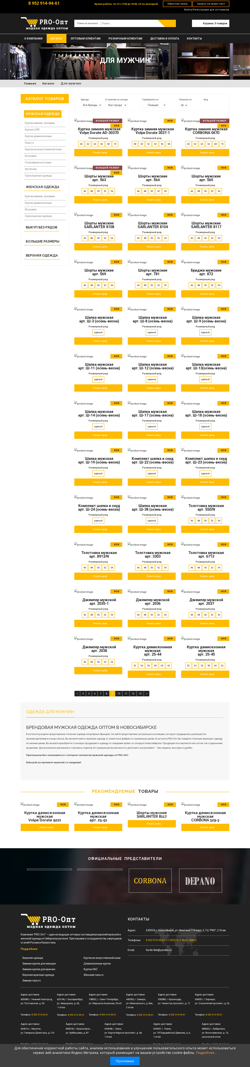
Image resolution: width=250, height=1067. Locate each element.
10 (118, 693)
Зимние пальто (32, 980)
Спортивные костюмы (38, 162)
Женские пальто (94, 974)
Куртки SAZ (91, 969)
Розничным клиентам (125, 38)
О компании (33, 38)
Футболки (31, 169)
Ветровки (30, 155)
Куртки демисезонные (38, 136)
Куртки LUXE (32, 129)
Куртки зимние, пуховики (40, 123)
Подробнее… (206, 1052)
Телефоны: (134, 940)
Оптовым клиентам (86, 38)
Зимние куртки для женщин (39, 963)
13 (140, 693)
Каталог (56, 38)
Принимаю (125, 1061)
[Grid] (205, 104)
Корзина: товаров (215, 23)
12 (133, 693)
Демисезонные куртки (97, 963)
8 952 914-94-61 (43, 3)
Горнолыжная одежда (38, 175)
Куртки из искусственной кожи (43, 149)
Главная (30, 83)
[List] (210, 104)
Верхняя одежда (33, 957)
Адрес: (132, 930)
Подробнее (29, 949)
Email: (131, 950)
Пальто (29, 142)
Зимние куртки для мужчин (39, 969)
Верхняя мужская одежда (38, 974)
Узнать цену (46, 827)
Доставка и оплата (164, 38)
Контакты (194, 38)
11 (126, 693)
